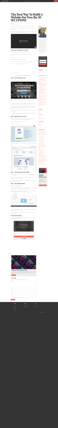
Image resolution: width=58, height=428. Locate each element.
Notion (39, 72)
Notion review (41, 156)
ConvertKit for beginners (41, 136)
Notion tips (44, 156)
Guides (39, 112)
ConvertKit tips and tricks (41, 138)
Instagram (40, 126)
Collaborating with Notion (42, 134)
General (39, 111)
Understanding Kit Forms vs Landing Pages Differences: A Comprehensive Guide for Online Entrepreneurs (43, 84)
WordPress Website (28, 209)
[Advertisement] (29, 7)
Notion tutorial (44, 157)
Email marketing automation (42, 140)
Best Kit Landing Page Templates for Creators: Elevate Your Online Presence (43, 105)
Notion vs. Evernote (41, 158)
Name (12, 288)
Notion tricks (40, 157)
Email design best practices (41, 139)
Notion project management (42, 155)
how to (40, 143)
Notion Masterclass (41, 115)
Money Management (41, 114)
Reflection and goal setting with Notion (42, 162)
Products (39, 116)
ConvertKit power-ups (41, 137)
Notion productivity (41, 154)
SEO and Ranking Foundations (42, 118)
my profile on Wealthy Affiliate (17, 218)
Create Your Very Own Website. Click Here (24, 75)
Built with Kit (24, 238)
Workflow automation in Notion (42, 164)
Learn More (43, 185)
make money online (42, 147)
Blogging (40, 133)
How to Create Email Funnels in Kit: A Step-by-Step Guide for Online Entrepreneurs (43, 102)
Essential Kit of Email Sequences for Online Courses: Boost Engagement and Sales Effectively (43, 78)
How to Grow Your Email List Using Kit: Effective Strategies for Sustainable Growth (42, 87)
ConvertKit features (41, 135)
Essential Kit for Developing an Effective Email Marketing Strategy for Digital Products (42, 99)
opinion (45, 159)
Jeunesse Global (40, 113)
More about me (40, 53)
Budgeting (44, 133)
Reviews (39, 117)
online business (41, 159)
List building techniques (41, 145)
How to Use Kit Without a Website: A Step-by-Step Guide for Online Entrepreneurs (43, 96)
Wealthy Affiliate (26, 191)
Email (12, 291)
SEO (42, 163)
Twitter (35, 307)
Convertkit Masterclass (41, 110)
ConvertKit (40, 71)
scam (40, 163)
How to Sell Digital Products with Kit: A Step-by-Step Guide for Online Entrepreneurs (43, 81)
